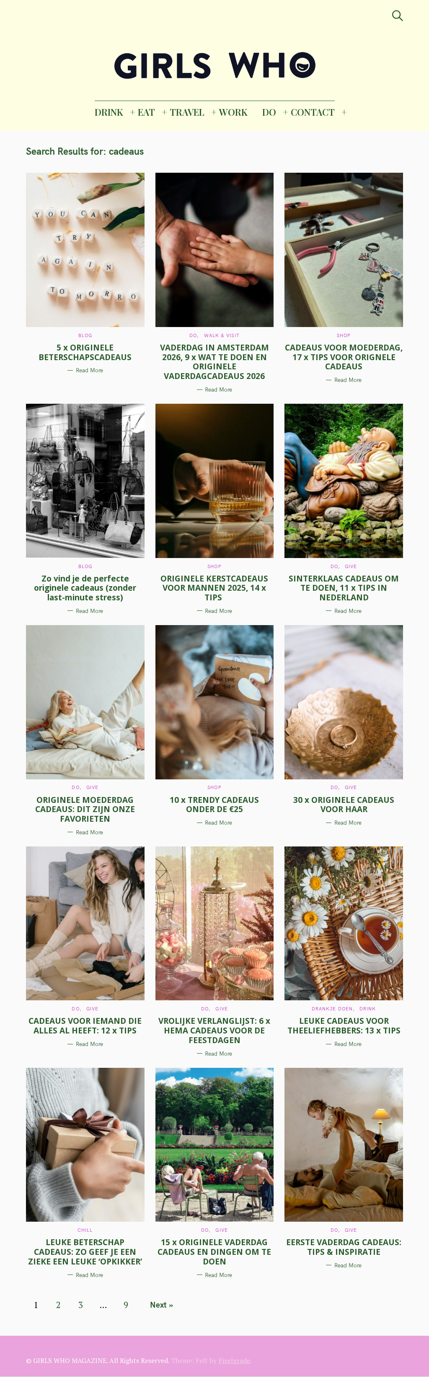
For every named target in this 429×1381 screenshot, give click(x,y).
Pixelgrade (234, 1360)
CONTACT (313, 112)
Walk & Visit (222, 335)
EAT (146, 112)
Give (351, 566)
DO (269, 112)
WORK (233, 112)
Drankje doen (332, 1009)
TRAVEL (187, 112)
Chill (85, 1230)
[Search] (397, 15)
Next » (161, 1305)
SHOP (344, 335)
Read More (89, 370)
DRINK (109, 112)
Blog (85, 335)
